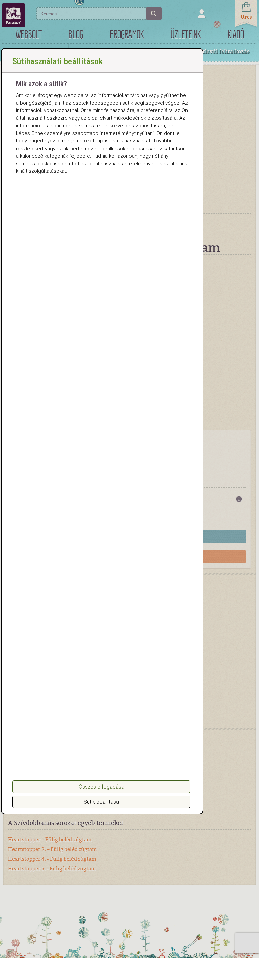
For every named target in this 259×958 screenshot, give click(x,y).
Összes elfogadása (101, 786)
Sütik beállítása (101, 802)
